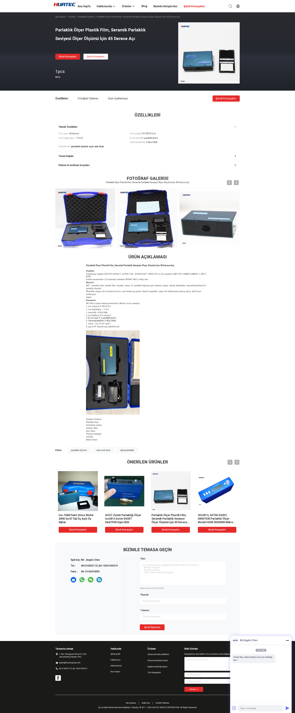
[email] (73, 580)
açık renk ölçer (103, 450)
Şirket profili (115, 654)
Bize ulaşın (115, 672)
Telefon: (145, 610)
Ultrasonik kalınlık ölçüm (158, 660)
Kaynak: (145, 594)
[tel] (108, 580)
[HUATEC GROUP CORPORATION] (64, 4)
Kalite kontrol (116, 666)
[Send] (287, 708)
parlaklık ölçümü (79, 450)
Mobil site (146, 703)
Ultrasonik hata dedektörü (158, 654)
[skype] (99, 580)
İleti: (143, 558)
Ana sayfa (60, 17)
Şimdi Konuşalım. (68, 56)
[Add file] (234, 708)
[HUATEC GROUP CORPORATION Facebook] (58, 678)
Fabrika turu (115, 660)
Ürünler (71, 17)
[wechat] (90, 580)
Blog (144, 6)
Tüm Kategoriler (154, 672)
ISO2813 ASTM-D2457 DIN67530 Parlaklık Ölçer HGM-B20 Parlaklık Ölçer (121, 518)
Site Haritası (131, 703)
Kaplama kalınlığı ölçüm (157, 667)
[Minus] (287, 640)
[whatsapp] (82, 580)
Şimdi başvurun (152, 627)
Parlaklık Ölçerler (86, 17)
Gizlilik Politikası (162, 703)
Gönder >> (193, 689)
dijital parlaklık (127, 450)
